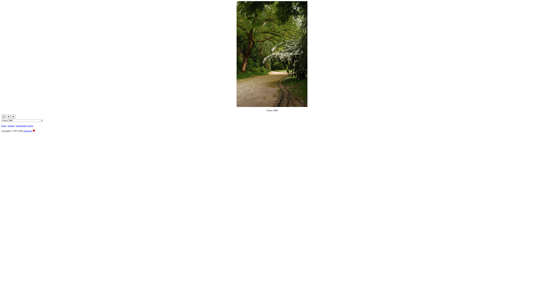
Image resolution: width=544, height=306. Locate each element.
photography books (24, 126)
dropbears (27, 131)
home (3, 126)
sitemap (11, 126)
